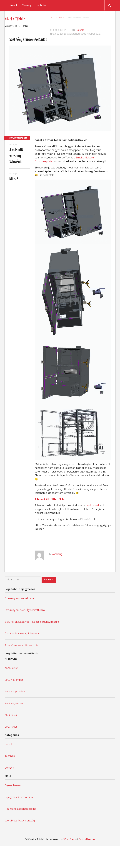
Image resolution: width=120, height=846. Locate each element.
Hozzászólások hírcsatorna (20, 808)
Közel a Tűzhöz (15, 18)
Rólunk (14, 5)
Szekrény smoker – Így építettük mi (25, 610)
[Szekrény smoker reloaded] (60, 89)
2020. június (11, 668)
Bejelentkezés (13, 785)
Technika (41, 5)
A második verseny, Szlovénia (16, 155)
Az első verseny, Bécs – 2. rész (22, 645)
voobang (57, 554)
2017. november (14, 679)
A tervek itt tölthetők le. (50, 499)
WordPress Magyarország (20, 820)
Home (52, 17)
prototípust (92, 505)
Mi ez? (13, 178)
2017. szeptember (15, 691)
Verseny (26, 5)
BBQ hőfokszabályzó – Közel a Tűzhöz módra (32, 621)
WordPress (69, 839)
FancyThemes (87, 839)
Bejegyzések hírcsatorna (19, 797)
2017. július (11, 715)
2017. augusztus (14, 703)
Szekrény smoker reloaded (20, 598)
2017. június (11, 726)
